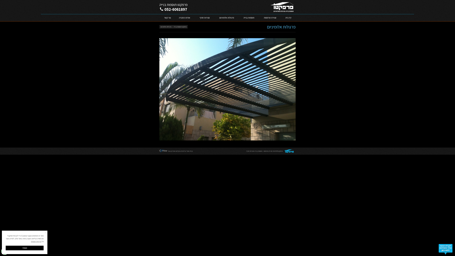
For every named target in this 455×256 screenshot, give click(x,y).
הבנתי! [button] (24, 248)
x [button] (45, 232)
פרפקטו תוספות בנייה (180, 27)
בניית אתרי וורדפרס (187, 151)
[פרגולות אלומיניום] (227, 89)
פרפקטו (280, 151)
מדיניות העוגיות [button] (36, 241)
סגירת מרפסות (268, 151)
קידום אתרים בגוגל (173, 151)
